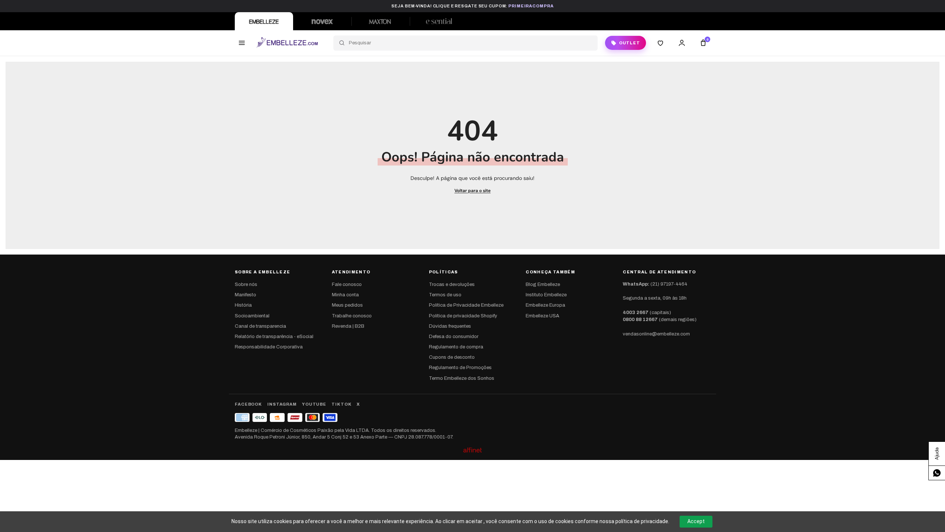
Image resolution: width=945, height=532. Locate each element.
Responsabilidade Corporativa (269, 346)
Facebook (248, 404)
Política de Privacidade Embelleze (466, 305)
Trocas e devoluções (452, 284)
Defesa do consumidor (453, 336)
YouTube (314, 404)
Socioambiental (252, 315)
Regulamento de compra (456, 346)
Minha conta (345, 294)
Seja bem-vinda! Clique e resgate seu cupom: (472, 6)
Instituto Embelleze (546, 294)
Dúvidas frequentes (450, 326)
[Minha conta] (682, 43)
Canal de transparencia (260, 326)
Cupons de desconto (452, 357)
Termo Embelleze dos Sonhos (461, 378)
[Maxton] (380, 21)
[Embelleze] (264, 21)
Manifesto (245, 294)
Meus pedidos (347, 305)
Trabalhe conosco (352, 315)
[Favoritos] (660, 43)
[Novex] (322, 21)
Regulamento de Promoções (460, 367)
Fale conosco (347, 284)
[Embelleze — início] (287, 42)
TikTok (341, 404)
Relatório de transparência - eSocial (274, 336)
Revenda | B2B (348, 326)
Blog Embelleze (543, 284)
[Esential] (439, 21)
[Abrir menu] (242, 43)
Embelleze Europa (545, 305)
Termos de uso (445, 294)
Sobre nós (246, 284)
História (243, 305)
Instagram (282, 404)
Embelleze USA (542, 315)
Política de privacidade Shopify (463, 315)
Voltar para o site (472, 191)
